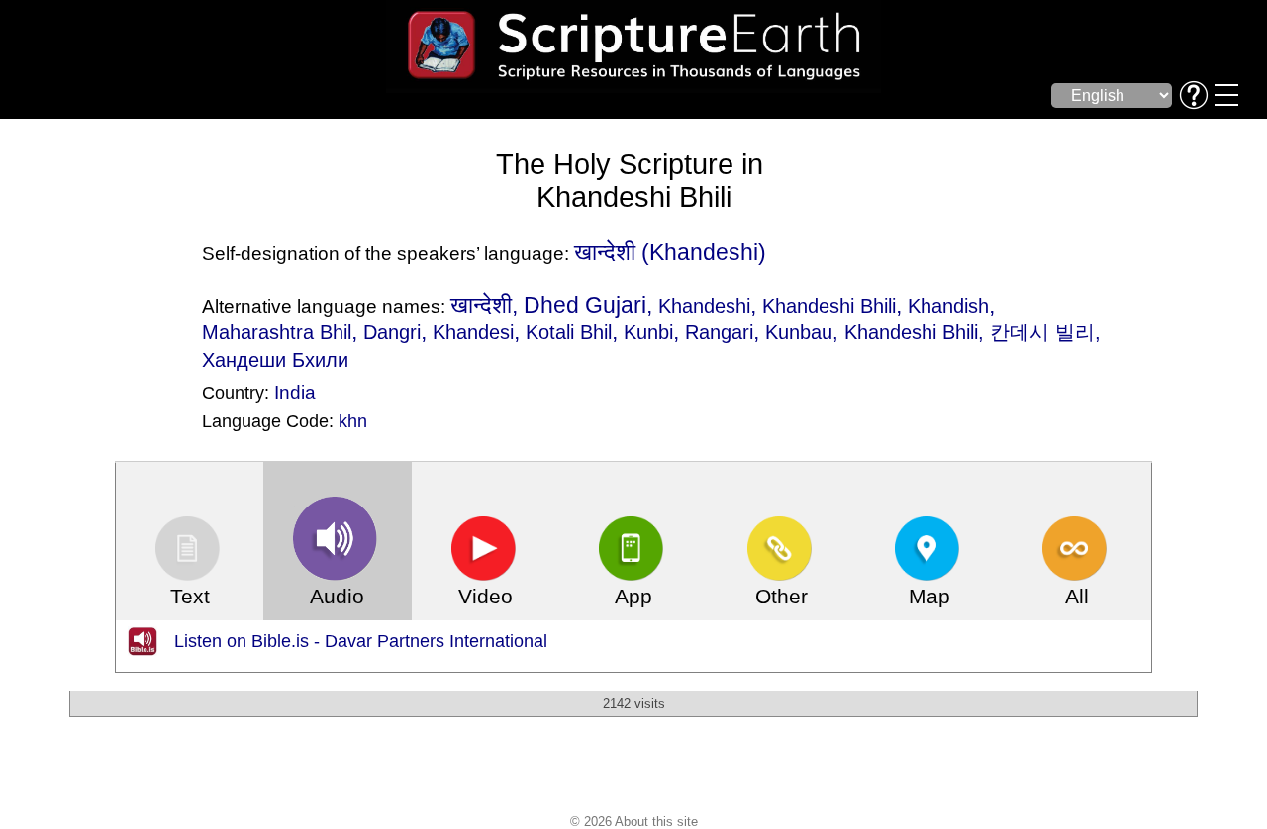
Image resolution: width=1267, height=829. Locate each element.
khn (353, 421)
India (295, 392)
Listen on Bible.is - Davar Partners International (360, 641)
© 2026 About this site (634, 821)
